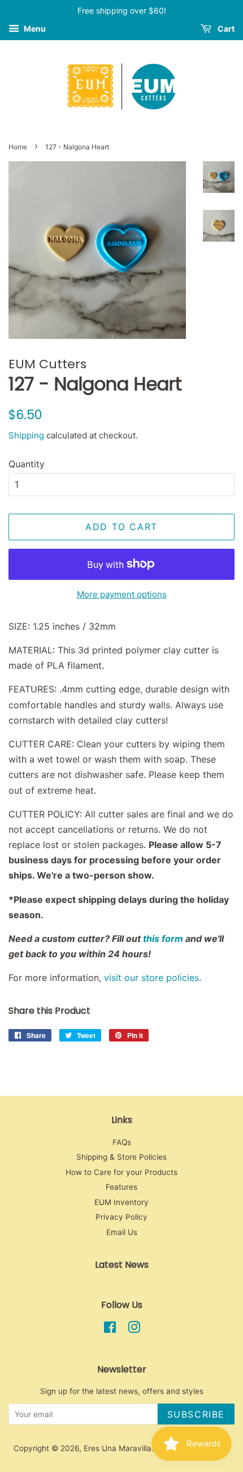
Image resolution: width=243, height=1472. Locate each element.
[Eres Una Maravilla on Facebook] (109, 1329)
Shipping (26, 435)
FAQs (121, 1142)
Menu (34, 28)
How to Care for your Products (121, 1172)
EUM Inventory (121, 1202)
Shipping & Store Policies (121, 1156)
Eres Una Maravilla (117, 1448)
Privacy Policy (121, 1216)
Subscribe (196, 1414)
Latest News (122, 1264)
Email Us (121, 1232)
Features (121, 1186)
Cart (225, 28)
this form (163, 938)
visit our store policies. (154, 977)
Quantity (26, 464)
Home (17, 147)
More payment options (122, 594)
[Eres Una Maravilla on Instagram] (134, 1329)
